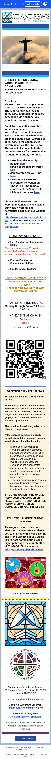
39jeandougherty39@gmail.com (25, 716)
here (23, 163)
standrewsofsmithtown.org (30, 699)
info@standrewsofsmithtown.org (24, 549)
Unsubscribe (10, 754)
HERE (25, 323)
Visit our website (25, 738)
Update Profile (21, 754)
